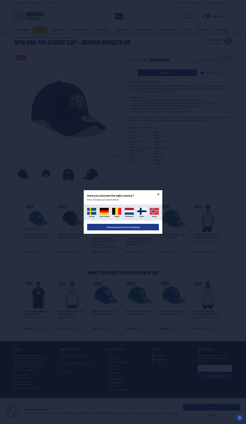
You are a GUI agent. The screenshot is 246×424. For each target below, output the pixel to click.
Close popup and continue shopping (123, 227)
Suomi (142, 216)
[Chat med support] (240, 418)
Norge (154, 216)
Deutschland (104, 216)
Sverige (92, 216)
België (116, 216)
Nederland (129, 216)
